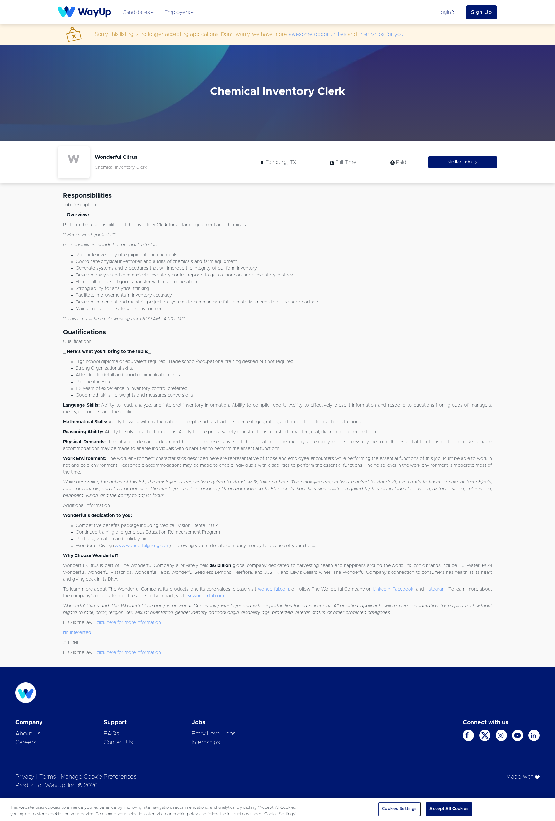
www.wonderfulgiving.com (142, 546)
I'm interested (77, 632)
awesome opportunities (317, 34)
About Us (27, 734)
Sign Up (481, 12)
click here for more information (129, 622)
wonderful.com (273, 589)
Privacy (24, 777)
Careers (25, 742)
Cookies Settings (399, 809)
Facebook (402, 589)
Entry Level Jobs (214, 734)
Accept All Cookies (448, 809)
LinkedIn (381, 589)
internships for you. (381, 34)
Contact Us (118, 742)
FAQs (111, 734)
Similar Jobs (460, 162)
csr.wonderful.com (205, 596)
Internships (206, 742)
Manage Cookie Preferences (99, 777)
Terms (47, 777)
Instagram (435, 589)
